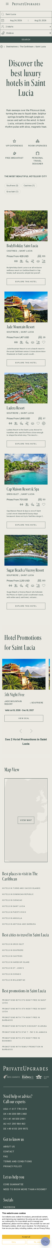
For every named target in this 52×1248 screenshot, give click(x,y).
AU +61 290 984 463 (14, 1123)
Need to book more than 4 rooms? (25, 1189)
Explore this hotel (26, 282)
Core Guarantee (13, 1184)
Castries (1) (29, 185)
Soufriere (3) (12, 185)
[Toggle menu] (7, 3)
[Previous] (21, 731)
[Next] (31, 731)
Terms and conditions (17, 1161)
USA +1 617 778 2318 (15, 1109)
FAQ (5, 1156)
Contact (8, 1151)
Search (26, 39)
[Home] (1, 46)
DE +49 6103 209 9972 (15, 1128)
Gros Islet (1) (12, 192)
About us (9, 1146)
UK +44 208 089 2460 (15, 1114)
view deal (23, 718)
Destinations (12, 46)
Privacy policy (12, 1166)
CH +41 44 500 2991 (14, 1119)
